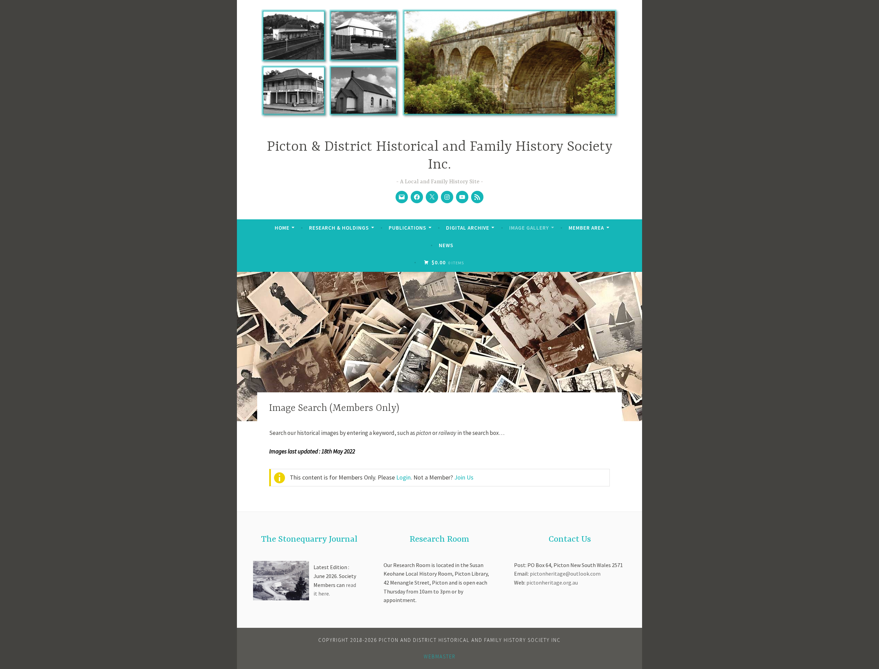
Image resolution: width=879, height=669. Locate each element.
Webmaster (440, 656)
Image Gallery (529, 227)
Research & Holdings (339, 227)
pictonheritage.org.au (552, 582)
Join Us (463, 477)
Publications (407, 227)
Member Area (586, 227)
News (446, 245)
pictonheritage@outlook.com (565, 573)
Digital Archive (467, 227)
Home (282, 227)
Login (403, 477)
